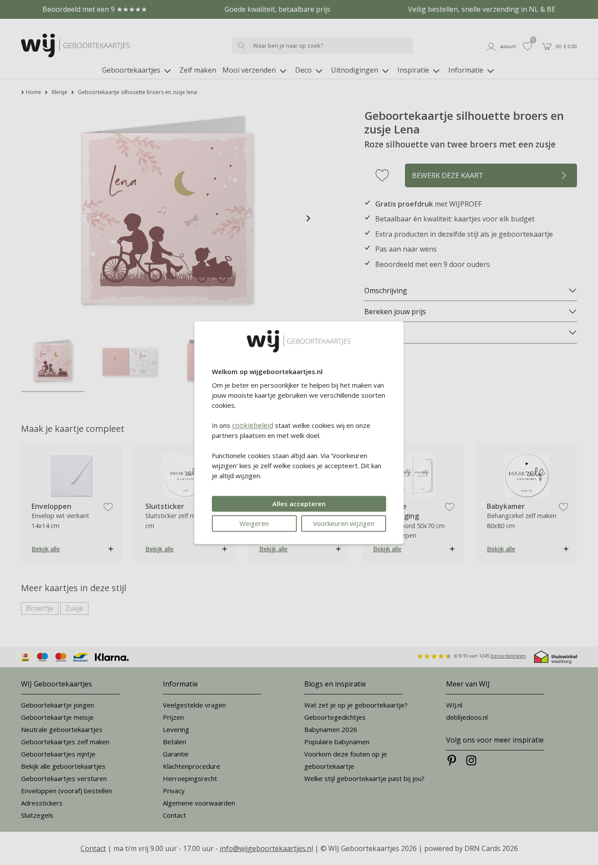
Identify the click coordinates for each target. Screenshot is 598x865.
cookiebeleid (252, 425)
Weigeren (254, 523)
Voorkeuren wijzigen (343, 523)
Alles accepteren (299, 503)
